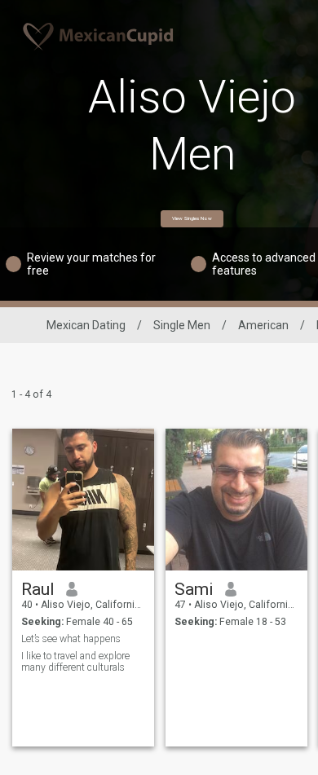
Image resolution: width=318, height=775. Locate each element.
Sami (194, 589)
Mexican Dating (86, 325)
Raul (38, 589)
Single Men (181, 325)
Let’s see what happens (71, 639)
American (263, 325)
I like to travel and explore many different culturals (75, 661)
